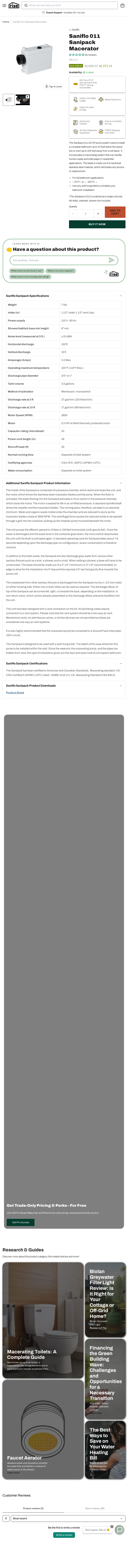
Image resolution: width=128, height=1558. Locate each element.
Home (5, 21)
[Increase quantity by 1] (98, 213)
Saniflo (75, 29)
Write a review (64, 1535)
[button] (8, 99)
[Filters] (6, 1518)
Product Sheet (15, 692)
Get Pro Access (20, 1222)
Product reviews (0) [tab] (33, 1508)
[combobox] (70, 5)
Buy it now (97, 224)
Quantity (73, 206)
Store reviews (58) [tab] (94, 1508)
